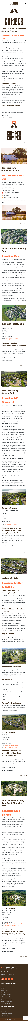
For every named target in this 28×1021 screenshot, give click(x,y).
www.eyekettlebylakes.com (11, 747)
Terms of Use (4, 1015)
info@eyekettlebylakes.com (11, 745)
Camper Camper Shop (6, 1001)
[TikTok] (9, 979)
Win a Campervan (5, 1003)
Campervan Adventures (7, 998)
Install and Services (6, 994)
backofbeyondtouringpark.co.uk (12, 925)
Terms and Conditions (6, 1013)
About (3, 987)
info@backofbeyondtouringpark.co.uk (13, 924)
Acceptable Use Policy (7, 1010)
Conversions (4, 990)
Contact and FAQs (5, 996)
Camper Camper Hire (9, 200)
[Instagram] (2, 979)
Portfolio (3, 989)
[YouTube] (12, 979)
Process (3, 992)
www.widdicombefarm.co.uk (11, 340)
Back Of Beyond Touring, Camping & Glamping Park (13, 803)
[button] (26, 3)
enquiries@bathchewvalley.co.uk (12, 523)
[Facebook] (5, 979)
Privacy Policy (4, 1012)
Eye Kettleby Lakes (10, 578)
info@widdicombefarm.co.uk (11, 338)
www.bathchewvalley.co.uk (11, 524)
